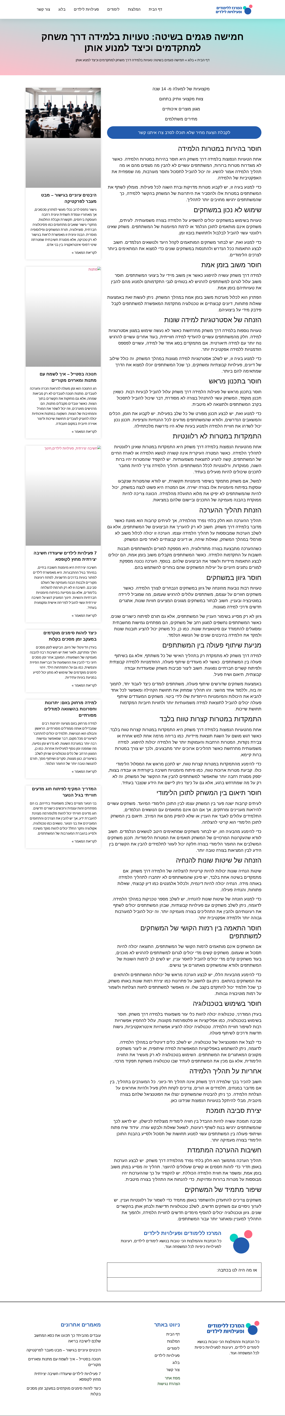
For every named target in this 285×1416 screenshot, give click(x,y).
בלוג (62, 9)
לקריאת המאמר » (84, 252)
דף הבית (155, 9)
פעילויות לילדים (86, 9)
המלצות (134, 9)
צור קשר (43, 9)
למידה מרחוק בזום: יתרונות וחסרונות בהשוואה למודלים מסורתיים (70, 709)
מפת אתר (172, 1378)
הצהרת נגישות (169, 1384)
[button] (113, 1270)
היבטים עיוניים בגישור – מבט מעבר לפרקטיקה (63, 1350)
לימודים (113, 9)
